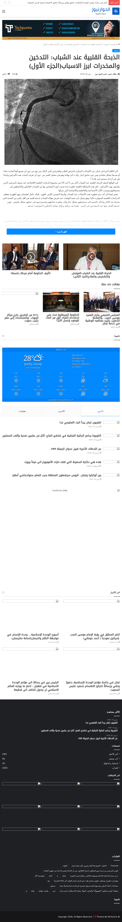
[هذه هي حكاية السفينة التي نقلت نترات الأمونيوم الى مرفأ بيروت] (111, 465)
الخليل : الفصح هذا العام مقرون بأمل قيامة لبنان (89, 866)
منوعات (106, 44)
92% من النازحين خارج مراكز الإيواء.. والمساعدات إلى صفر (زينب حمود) (21, 317)
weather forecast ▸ (61, 400)
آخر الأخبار (113, 754)
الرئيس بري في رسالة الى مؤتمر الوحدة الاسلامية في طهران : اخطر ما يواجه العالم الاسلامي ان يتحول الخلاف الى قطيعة (33, 686)
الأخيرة (61, 411)
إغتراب (115, 768)
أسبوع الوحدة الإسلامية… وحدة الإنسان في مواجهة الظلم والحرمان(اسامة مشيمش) (33, 636)
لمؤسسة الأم (39, 876)
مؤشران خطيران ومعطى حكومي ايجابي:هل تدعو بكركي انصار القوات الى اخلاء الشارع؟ (86, 881)
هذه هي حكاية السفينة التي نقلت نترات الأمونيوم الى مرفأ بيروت (62, 462)
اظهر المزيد (62, 231)
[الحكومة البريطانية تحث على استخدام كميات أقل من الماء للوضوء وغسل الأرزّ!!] (61, 302)
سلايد (64, 876)
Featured (114, 866)
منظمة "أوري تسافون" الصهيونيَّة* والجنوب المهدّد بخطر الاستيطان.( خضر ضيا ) (89, 891)
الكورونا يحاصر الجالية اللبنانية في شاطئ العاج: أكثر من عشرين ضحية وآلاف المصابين (51, 435)
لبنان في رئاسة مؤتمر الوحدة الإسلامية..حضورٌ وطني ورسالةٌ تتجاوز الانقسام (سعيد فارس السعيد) (93, 686)
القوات (64, 866)
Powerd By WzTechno (107, 916)
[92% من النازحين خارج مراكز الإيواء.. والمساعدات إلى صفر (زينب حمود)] (20, 302)
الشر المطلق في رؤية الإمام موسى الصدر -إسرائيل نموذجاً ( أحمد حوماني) (95, 636)
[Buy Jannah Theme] (61, 30)
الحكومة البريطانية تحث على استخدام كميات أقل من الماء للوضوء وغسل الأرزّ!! (62, 317)
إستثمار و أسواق (111, 763)
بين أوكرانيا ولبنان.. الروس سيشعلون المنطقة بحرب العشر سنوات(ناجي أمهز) (56, 475)
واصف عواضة (43, 891)
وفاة (32, 891)
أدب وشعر (113, 758)
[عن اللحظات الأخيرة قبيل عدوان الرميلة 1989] (111, 452)
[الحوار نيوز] (106, 11)
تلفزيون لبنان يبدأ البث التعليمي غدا (80, 422)
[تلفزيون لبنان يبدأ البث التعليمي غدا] (111, 426)
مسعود (52, 886)
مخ (49, 881)
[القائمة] (3, 12)
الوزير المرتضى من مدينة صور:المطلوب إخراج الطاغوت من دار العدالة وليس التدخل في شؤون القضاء (81, 871)
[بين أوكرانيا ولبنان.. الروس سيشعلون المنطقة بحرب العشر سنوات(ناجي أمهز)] (111, 479)
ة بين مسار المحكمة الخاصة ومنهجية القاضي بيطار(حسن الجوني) (94, 876)
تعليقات (22, 411)
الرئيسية (114, 44)
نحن (54, 891)
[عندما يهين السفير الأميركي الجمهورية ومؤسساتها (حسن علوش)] (21, 816)
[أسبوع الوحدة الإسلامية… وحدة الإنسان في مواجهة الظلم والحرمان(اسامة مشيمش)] (30, 615)
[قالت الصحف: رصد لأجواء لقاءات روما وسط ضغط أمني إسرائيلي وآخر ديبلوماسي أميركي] (100, 793)
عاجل (51, 876)
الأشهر (100, 411)
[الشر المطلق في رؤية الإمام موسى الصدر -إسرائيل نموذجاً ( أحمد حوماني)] (91, 615)
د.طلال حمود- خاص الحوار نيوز (106, 74)
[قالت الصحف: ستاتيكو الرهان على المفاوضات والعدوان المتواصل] (21, 838)
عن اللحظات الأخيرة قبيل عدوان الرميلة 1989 (76, 448)
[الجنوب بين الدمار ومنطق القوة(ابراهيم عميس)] (100, 838)
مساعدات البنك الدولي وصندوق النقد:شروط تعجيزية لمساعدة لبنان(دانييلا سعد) (89, 886)
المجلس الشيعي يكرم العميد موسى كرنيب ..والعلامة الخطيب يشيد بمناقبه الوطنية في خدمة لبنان (102, 319)
